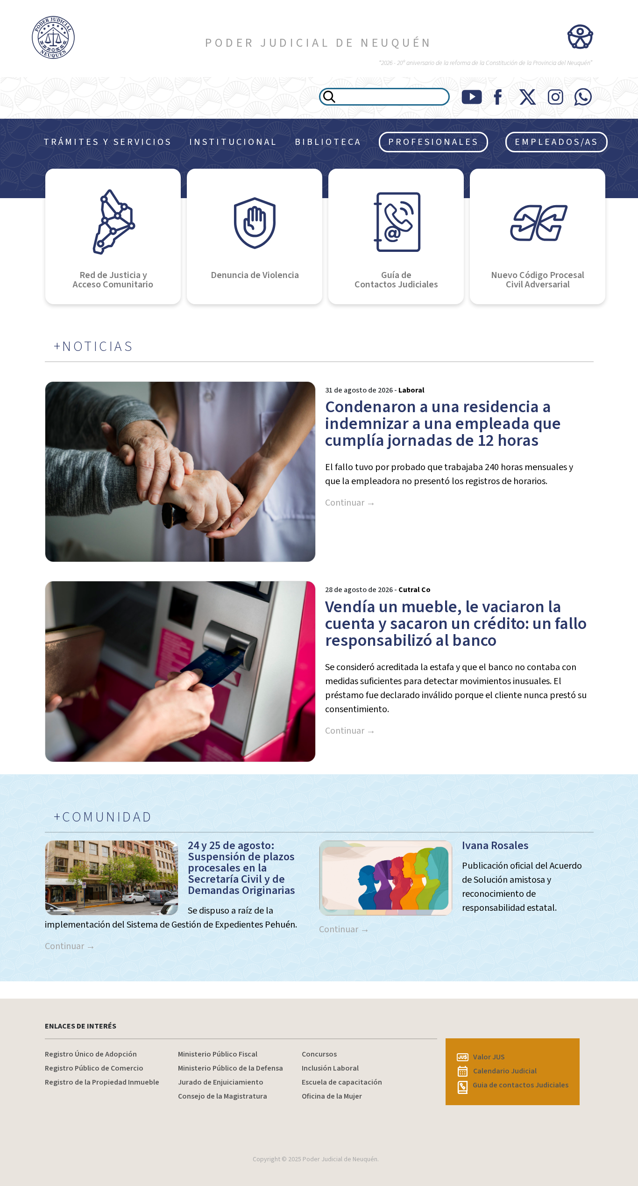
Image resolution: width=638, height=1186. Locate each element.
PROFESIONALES (433, 142)
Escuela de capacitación (342, 1082)
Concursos (319, 1054)
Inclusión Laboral (330, 1068)
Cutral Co (414, 590)
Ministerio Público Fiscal (217, 1054)
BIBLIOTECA (328, 142)
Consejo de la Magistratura (222, 1096)
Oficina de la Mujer (332, 1096)
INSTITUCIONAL (233, 142)
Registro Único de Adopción (91, 1054)
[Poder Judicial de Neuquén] (53, 37)
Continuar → (350, 502)
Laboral (411, 390)
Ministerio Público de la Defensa (230, 1068)
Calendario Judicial (505, 1071)
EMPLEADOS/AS (556, 142)
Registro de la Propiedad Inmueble (102, 1082)
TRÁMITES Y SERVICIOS (107, 142)
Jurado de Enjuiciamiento (220, 1082)
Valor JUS (489, 1057)
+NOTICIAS (94, 347)
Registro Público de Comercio (94, 1068)
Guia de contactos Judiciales (520, 1085)
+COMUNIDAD (103, 817)
